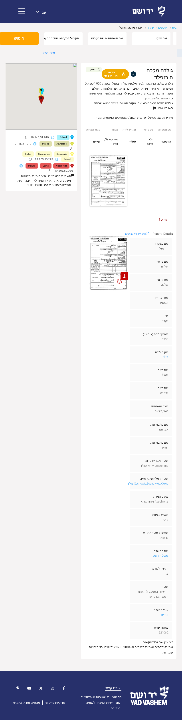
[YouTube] (29, 688)
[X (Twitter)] (40, 688)
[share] (133, 74)
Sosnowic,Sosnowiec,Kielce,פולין (148, 483)
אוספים (162, 27)
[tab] (163, 219)
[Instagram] (52, 688)
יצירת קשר (113, 688)
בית (174, 27)
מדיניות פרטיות (55, 702)
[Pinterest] (17, 688)
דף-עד (164, 614)
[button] (21, 11)
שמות (150, 27)
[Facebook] (63, 688)
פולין (165, 357)
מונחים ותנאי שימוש (26, 702)
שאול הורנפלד (159, 555)
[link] (150, 11)
